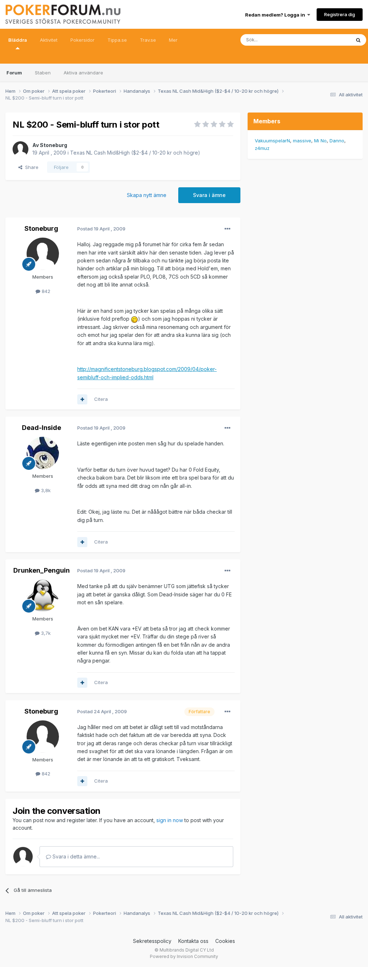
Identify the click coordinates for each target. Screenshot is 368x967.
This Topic (329, 39)
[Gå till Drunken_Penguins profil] (43, 595)
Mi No (320, 140)
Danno (337, 140)
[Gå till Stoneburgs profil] (20, 149)
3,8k (45, 490)
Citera (101, 399)
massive (302, 140)
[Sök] (358, 40)
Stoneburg (53, 145)
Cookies (225, 941)
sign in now (169, 820)
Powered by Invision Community (184, 956)
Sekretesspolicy (152, 941)
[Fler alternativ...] (227, 229)
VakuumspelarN (272, 140)
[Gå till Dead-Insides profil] (43, 453)
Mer (173, 40)
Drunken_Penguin (41, 570)
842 (45, 291)
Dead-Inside (41, 427)
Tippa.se (117, 40)
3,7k (45, 633)
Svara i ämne (209, 195)
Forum (14, 72)
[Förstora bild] (134, 319)
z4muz (262, 148)
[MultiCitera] (82, 399)
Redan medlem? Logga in (276, 15)
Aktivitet (49, 40)
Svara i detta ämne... (75, 856)
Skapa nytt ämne (146, 195)
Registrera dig (339, 14)
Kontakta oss (193, 941)
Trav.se (148, 40)
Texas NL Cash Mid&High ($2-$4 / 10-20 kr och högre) (135, 153)
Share (30, 167)
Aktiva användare (83, 72)
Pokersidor (82, 40)
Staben (43, 72)
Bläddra (17, 40)
